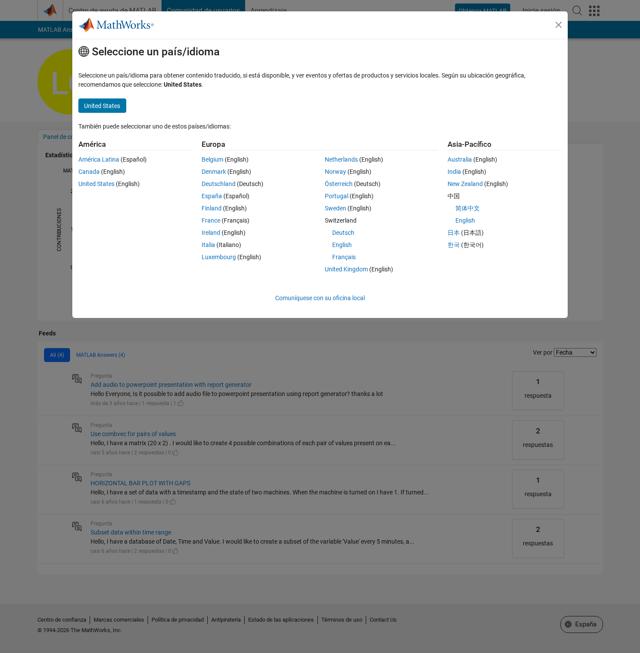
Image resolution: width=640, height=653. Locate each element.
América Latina (98, 159)
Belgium (212, 159)
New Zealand (465, 183)
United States (96, 183)
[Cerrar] (558, 25)
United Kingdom (346, 269)
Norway (335, 171)
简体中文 (467, 208)
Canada (89, 171)
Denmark (214, 171)
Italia (208, 244)
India (454, 171)
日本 (454, 232)
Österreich (339, 183)
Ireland (211, 232)
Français (344, 257)
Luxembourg (219, 257)
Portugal (336, 196)
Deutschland (219, 183)
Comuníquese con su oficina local (320, 297)
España (212, 196)
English (342, 244)
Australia (460, 159)
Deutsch (343, 232)
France (211, 220)
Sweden (335, 208)
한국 (454, 244)
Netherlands (341, 159)
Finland (212, 208)
